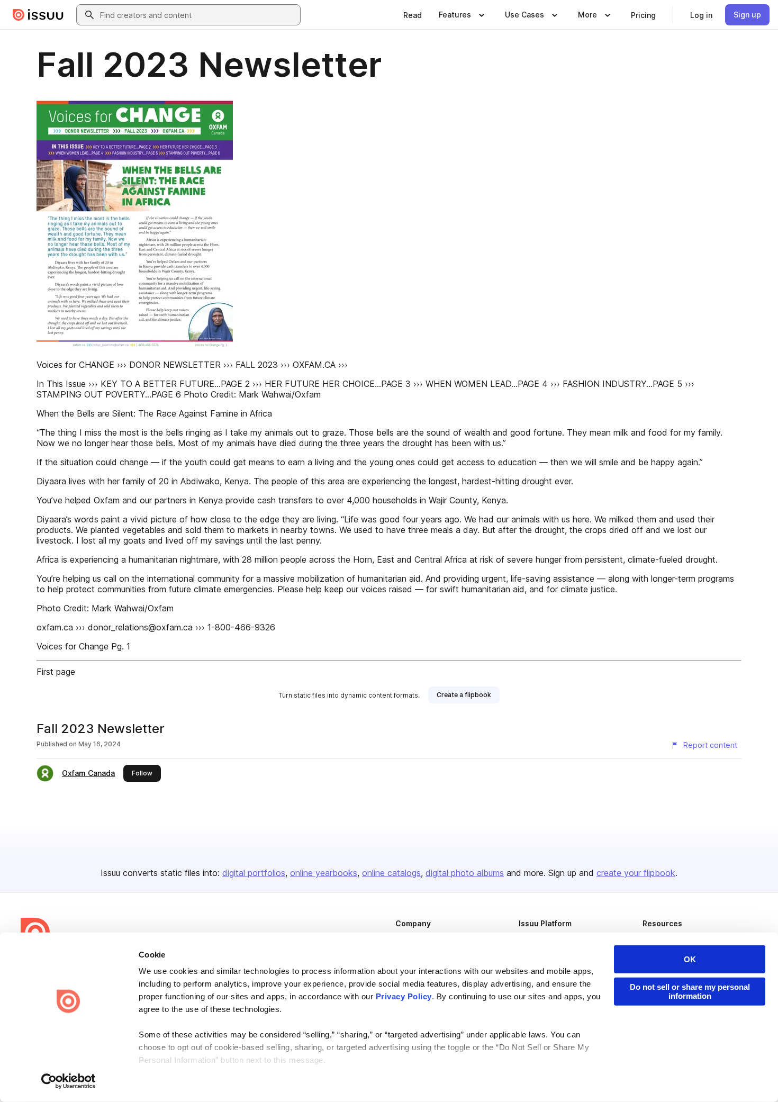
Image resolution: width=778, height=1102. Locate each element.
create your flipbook (635, 873)
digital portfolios (253, 873)
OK (690, 959)
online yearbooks (323, 873)
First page (56, 671)
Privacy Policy (404, 996)
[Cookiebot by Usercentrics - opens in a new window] (68, 1081)
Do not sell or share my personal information (690, 991)
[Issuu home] (38, 15)
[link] (412, 14)
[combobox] (198, 15)
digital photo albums (465, 873)
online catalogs (391, 873)
